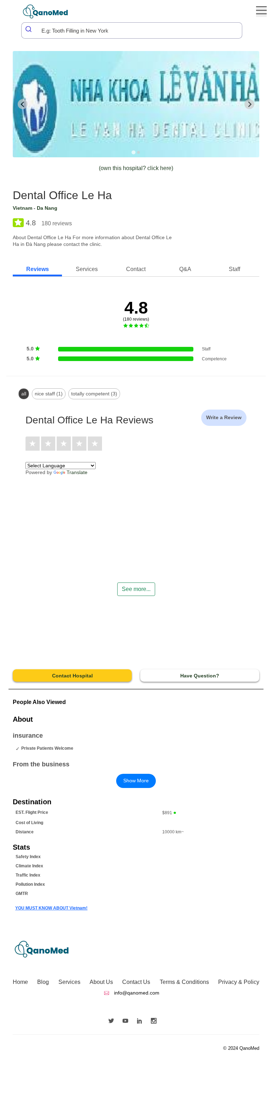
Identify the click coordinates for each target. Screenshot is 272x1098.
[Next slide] (249, 104)
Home (20, 982)
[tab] (133, 152)
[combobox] (131, 30)
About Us (101, 982)
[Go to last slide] (23, 104)
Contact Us (136, 982)
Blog (43, 982)
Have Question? (199, 675)
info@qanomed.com (136, 993)
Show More (136, 780)
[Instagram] (155, 1021)
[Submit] (29, 29)
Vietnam (22, 208)
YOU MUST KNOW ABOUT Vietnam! (51, 908)
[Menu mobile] (261, 11)
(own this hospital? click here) (136, 168)
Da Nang (47, 208)
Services (69, 982)
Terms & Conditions (184, 982)
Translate (77, 472)
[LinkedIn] (141, 1021)
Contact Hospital (72, 675)
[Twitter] (113, 1021)
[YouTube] (127, 1021)
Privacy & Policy (238, 982)
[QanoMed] (50, 11)
